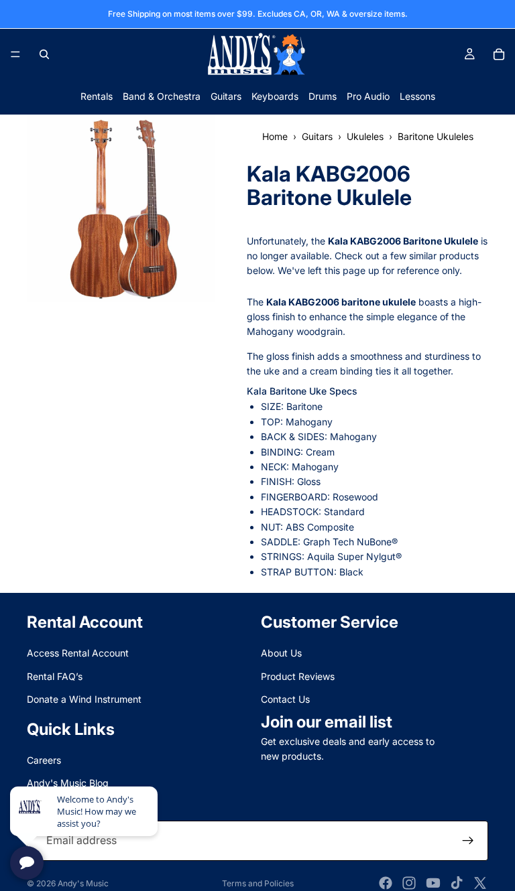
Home (275, 136)
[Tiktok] (457, 883)
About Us (281, 653)
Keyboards (274, 96)
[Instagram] (409, 883)
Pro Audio (368, 96)
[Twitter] (480, 883)
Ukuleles (365, 136)
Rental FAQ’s (54, 676)
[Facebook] (386, 883)
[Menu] (15, 54)
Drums (322, 96)
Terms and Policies (258, 883)
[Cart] (499, 54)
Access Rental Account (78, 653)
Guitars (226, 96)
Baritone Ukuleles (435, 136)
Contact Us (285, 699)
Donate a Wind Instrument (84, 699)
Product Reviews (298, 676)
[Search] (44, 54)
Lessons (417, 96)
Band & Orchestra (162, 96)
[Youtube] (433, 883)
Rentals (96, 96)
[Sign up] (468, 841)
